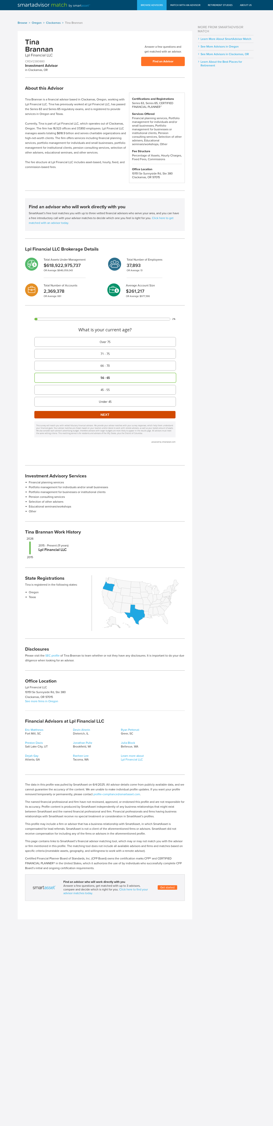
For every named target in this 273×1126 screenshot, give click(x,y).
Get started (167, 887)
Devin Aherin (81, 730)
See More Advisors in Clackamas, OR (225, 54)
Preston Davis (34, 743)
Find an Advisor (163, 61)
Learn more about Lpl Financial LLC (132, 757)
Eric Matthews (34, 730)
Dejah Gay (31, 756)
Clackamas (53, 23)
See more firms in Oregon (41, 701)
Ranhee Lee (81, 756)
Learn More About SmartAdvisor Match (226, 39)
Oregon (37, 23)
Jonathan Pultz (82, 743)
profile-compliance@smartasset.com (116, 794)
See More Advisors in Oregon (220, 46)
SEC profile (52, 655)
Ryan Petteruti (130, 730)
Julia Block (128, 743)
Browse (22, 23)
